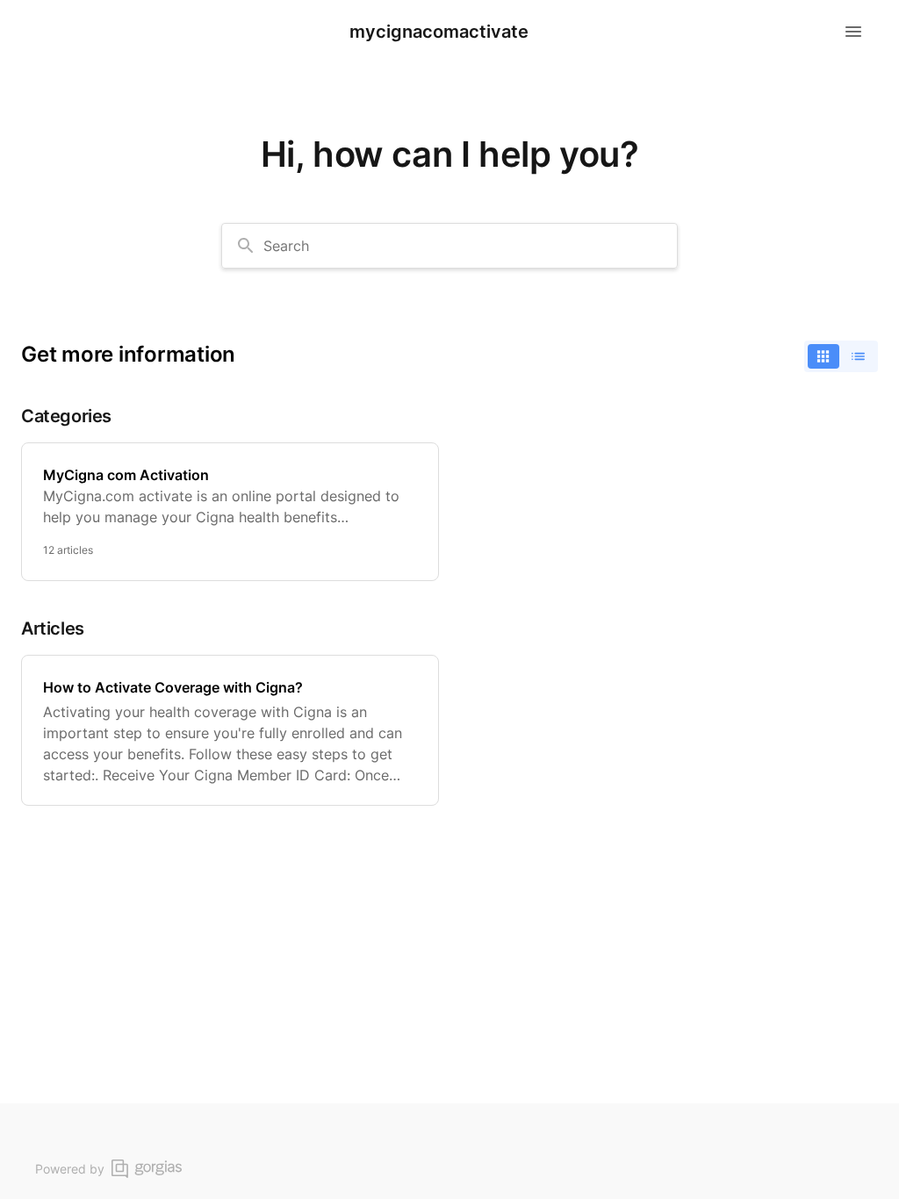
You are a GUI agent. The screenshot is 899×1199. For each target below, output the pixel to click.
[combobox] (449, 246)
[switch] (841, 356)
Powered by (69, 1168)
